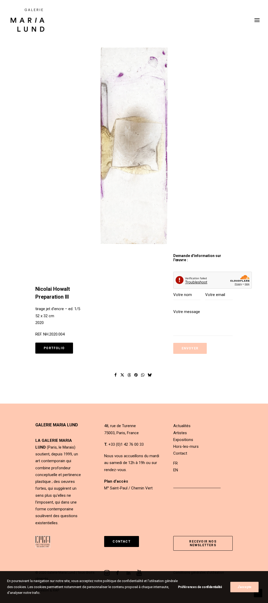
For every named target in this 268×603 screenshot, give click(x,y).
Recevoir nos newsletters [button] (203, 543)
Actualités (182, 425)
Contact (180, 453)
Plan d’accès (116, 481)
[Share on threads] (129, 375)
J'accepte (244, 587)
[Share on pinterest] (136, 375)
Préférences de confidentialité (200, 587)
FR (175, 463)
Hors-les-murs (186, 446)
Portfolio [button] (54, 348)
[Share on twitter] (122, 375)
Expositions (183, 439)
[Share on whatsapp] (143, 375)
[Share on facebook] (116, 375)
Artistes (180, 433)
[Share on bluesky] (150, 375)
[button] (134, 145)
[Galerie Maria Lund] (27, 20)
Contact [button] (121, 541)
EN (175, 470)
